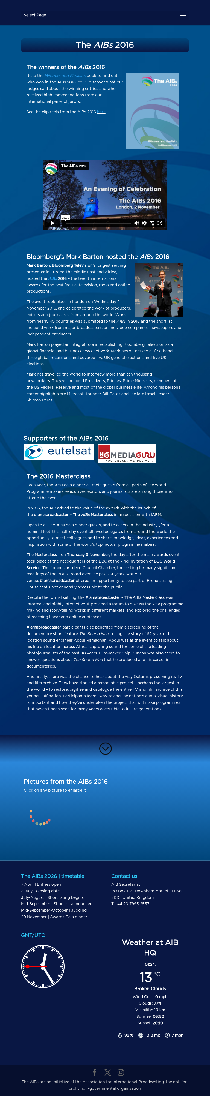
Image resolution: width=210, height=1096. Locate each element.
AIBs (53, 279)
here (101, 112)
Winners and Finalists (65, 76)
